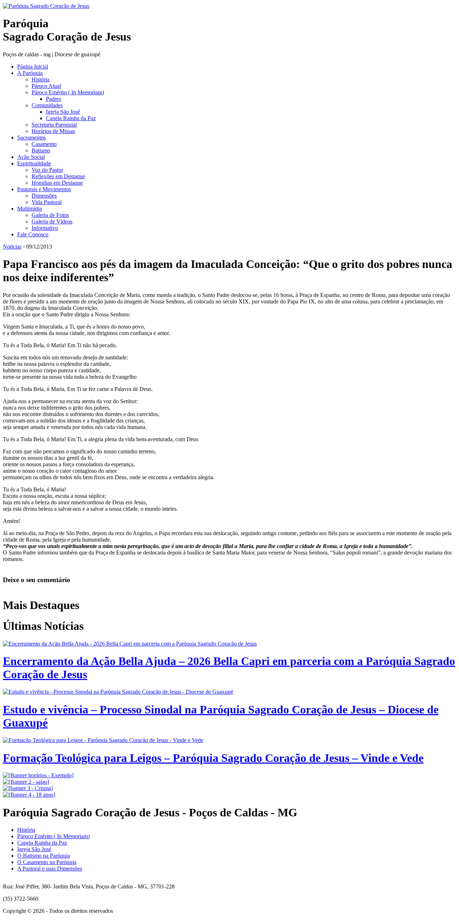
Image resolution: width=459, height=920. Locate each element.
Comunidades (47, 105)
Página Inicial (32, 66)
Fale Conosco (32, 234)
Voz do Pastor (47, 170)
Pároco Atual (46, 86)
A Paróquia (30, 73)
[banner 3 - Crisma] (28, 788)
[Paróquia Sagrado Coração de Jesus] (46, 6)
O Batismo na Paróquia (43, 856)
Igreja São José (63, 112)
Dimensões (44, 196)
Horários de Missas (53, 131)
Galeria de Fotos (50, 215)
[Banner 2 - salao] (26, 782)
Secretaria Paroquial (54, 125)
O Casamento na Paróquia (46, 862)
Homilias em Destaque (57, 183)
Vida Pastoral (47, 202)
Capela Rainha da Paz (71, 118)
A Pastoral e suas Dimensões (49, 868)
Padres (53, 99)
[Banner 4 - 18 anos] (29, 795)
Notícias (12, 247)
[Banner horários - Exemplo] (38, 775)
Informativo (45, 228)
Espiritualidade (34, 163)
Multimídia (29, 209)
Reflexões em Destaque (58, 176)
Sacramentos (31, 138)
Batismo (41, 150)
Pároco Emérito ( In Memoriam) (68, 92)
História (40, 79)
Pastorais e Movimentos (44, 189)
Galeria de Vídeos (52, 221)
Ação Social (31, 157)
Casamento (44, 144)
